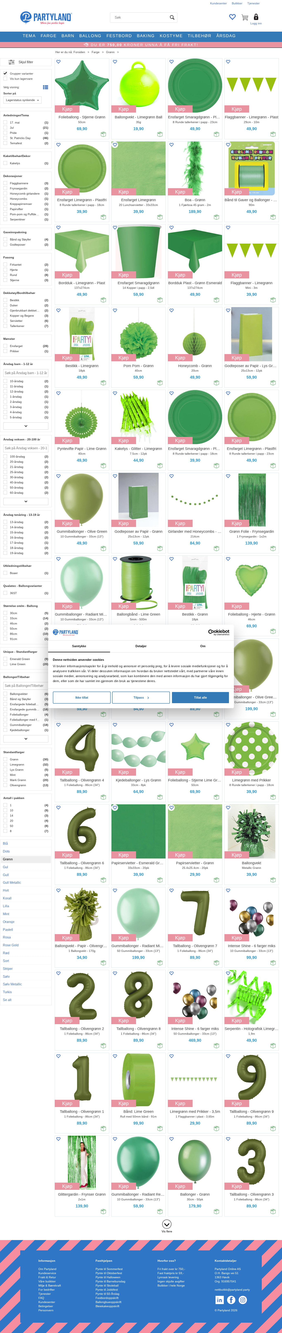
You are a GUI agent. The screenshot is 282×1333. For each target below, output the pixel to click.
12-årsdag (16, 391)
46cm (13, 623)
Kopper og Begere (21, 315)
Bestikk (14, 300)
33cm (13, 618)
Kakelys (14, 163)
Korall (7, 898)
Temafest (15, 143)
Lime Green (17, 664)
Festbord (119, 35)
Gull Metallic (12, 882)
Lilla (6, 906)
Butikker (237, 3)
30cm (13, 613)
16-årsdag (16, 537)
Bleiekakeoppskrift (107, 1306)
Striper (8, 968)
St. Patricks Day (20, 138)
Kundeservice (47, 1273)
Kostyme (171, 35)
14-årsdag (16, 527)
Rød (6, 953)
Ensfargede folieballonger (24, 704)
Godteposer (17, 244)
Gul (5, 867)
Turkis (7, 992)
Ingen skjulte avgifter (171, 1281)
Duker (13, 305)
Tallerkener (16, 326)
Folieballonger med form (24, 719)
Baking (146, 35)
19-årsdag (16, 553)
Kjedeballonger (19, 730)
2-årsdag (15, 401)
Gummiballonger (20, 725)
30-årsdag (16, 477)
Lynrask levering (168, 1277)
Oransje (8, 922)
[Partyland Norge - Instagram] (243, 1299)
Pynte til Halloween (108, 1277)
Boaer (13, 573)
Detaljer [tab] (141, 646)
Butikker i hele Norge (171, 1285)
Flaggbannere (18, 183)
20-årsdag (16, 461)
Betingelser (45, 1306)
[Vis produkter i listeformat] (45, 87)
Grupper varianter (21, 73)
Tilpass (139, 697)
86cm (13, 633)
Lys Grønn (16, 769)
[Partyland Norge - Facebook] (231, 1299)
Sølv (6, 976)
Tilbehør (199, 35)
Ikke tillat (81, 697)
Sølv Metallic (12, 984)
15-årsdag (16, 532)
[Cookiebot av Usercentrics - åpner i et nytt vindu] (211, 632)
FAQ (41, 1298)
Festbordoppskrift (107, 1298)
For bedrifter (46, 1289)
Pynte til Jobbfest (107, 1289)
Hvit (6, 890)
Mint (12, 774)
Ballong (90, 35)
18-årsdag (16, 547)
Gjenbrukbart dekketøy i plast (24, 310)
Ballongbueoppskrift (108, 1302)
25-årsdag (16, 472)
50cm (13, 628)
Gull (6, 875)
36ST (13, 593)
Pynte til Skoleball (107, 1285)
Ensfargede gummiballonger (24, 709)
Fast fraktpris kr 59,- (171, 1273)
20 (11, 820)
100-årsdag (17, 456)
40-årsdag (16, 482)
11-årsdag (16, 386)
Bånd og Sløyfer (20, 239)
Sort (6, 961)
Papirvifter (16, 209)
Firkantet (15, 264)
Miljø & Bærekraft (49, 1285)
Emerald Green (19, 659)
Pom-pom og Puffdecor (24, 214)
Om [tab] (202, 646)
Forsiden (79, 52)
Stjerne (14, 280)
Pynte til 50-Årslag (107, 1293)
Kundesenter (218, 3)
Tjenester (253, 3)
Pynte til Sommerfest (109, 1269)
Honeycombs (18, 198)
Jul (11, 127)
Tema (29, 35)
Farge (49, 35)
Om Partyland (47, 1269)
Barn (68, 35)
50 (11, 826)
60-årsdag (16, 492)
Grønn (110, 52)
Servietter (16, 320)
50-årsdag (16, 487)
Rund (13, 275)
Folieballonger (18, 714)
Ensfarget (16, 346)
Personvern (45, 1310)
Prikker (14, 351)
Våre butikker (47, 1281)
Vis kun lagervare (21, 78)
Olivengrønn (17, 785)
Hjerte (13, 269)
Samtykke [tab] (79, 646)
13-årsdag (16, 522)
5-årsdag (15, 417)
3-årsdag (15, 407)
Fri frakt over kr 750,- (171, 1269)
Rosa (7, 937)
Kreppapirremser (20, 204)
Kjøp (67, 109)
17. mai (14, 122)
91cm (13, 639)
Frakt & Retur (47, 1277)
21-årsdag (16, 467)
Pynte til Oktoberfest (109, 1273)
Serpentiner (17, 219)
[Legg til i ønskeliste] (58, 61)
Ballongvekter (18, 694)
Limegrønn (16, 764)
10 (11, 810)
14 (11, 815)
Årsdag (226, 35)
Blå (5, 843)
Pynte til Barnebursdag (110, 1281)
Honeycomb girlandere (24, 193)
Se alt (7, 1000)
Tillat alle (200, 697)
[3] (167, 1223)
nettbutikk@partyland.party (232, 1289)
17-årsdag (16, 542)
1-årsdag (15, 396)
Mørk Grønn (17, 780)
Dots (6, 851)
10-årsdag (16, 381)
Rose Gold (11, 945)
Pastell (8, 929)
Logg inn (256, 23)
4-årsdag (15, 412)
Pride (13, 132)
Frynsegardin (18, 188)
